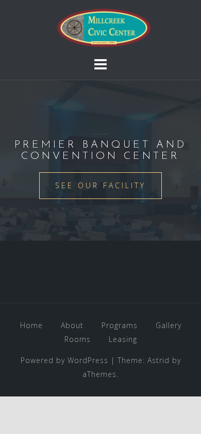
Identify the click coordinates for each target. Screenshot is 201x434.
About (72, 325)
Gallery (168, 325)
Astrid (158, 360)
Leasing (123, 339)
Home (31, 325)
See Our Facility (100, 185)
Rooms (77, 339)
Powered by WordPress (64, 360)
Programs (120, 325)
